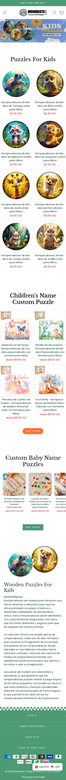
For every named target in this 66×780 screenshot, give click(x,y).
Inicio (32, 715)
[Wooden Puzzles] (33, 12)
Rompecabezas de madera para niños (28, 600)
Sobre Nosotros (32, 726)
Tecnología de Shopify (33, 777)
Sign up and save (32, 748)
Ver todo (33, 431)
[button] (47, 767)
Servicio (32, 737)
